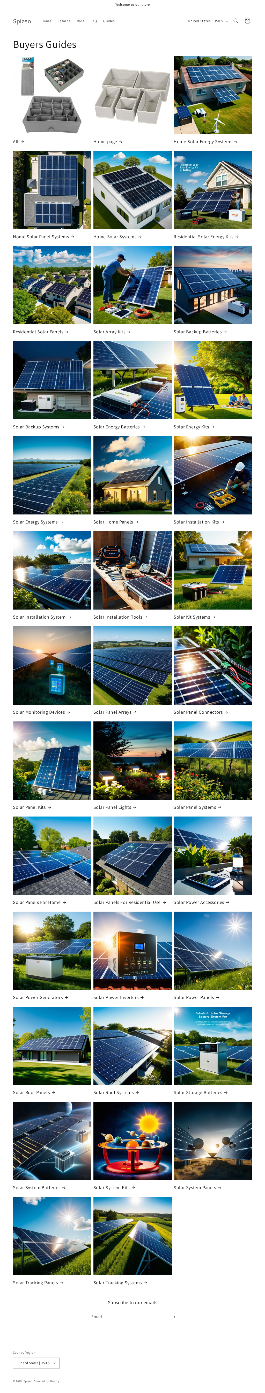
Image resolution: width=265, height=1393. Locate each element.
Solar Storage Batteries (198, 1092)
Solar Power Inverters (116, 997)
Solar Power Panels (194, 997)
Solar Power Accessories (199, 902)
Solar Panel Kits (29, 807)
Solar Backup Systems (36, 427)
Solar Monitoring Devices (39, 712)
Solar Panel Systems (195, 807)
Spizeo (28, 1381)
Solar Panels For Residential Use (127, 902)
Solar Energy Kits (191, 427)
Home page (105, 141)
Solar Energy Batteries (116, 427)
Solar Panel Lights (112, 807)
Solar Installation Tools (117, 617)
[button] (236, 21)
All (16, 141)
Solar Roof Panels (31, 1092)
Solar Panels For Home (37, 902)
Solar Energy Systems (35, 522)
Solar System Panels (195, 1187)
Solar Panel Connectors (198, 712)
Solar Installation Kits (196, 522)
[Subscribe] (173, 1317)
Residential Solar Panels (38, 332)
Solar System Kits (111, 1187)
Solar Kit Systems (192, 617)
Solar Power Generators (38, 997)
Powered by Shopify (46, 1381)
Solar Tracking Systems (117, 1283)
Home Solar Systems (115, 237)
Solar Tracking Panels (35, 1283)
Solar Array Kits (109, 332)
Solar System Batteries (36, 1187)
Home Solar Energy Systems (203, 141)
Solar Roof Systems (113, 1092)
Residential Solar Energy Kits (203, 237)
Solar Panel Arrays (112, 712)
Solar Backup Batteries (198, 332)
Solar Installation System (39, 617)
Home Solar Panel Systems (41, 237)
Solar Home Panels (113, 522)
